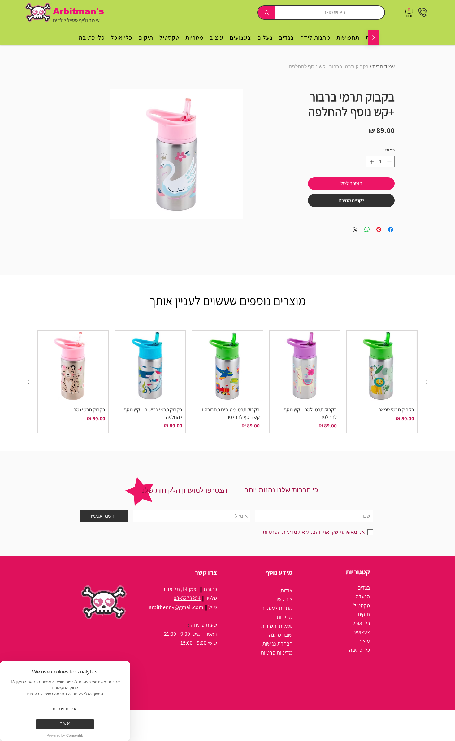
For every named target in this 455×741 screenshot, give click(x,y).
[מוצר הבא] (28, 382)
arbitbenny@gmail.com (176, 607)
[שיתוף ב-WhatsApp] (367, 229)
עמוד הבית (383, 66)
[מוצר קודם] (426, 382)
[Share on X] (355, 229)
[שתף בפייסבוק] (390, 229)
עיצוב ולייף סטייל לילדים (76, 20)
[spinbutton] (380, 161)
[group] (227, 382)
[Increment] (371, 161)
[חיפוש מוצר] (266, 12)
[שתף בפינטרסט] (379, 229)
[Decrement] (390, 161)
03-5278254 (187, 598)
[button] (409, 12)
